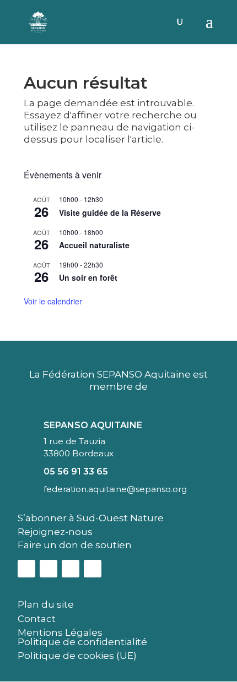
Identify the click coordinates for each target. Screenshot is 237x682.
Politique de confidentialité (82, 641)
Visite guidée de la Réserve (110, 212)
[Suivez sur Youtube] (92, 568)
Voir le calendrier (53, 301)
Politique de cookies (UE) (77, 655)
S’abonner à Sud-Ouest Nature (91, 517)
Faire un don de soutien (75, 544)
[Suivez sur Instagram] (48, 568)
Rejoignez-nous (55, 531)
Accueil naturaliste (94, 244)
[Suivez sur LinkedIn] (70, 568)
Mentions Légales (60, 632)
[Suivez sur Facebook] (26, 568)
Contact (37, 618)
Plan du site (46, 604)
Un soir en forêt (88, 277)
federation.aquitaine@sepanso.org (115, 489)
